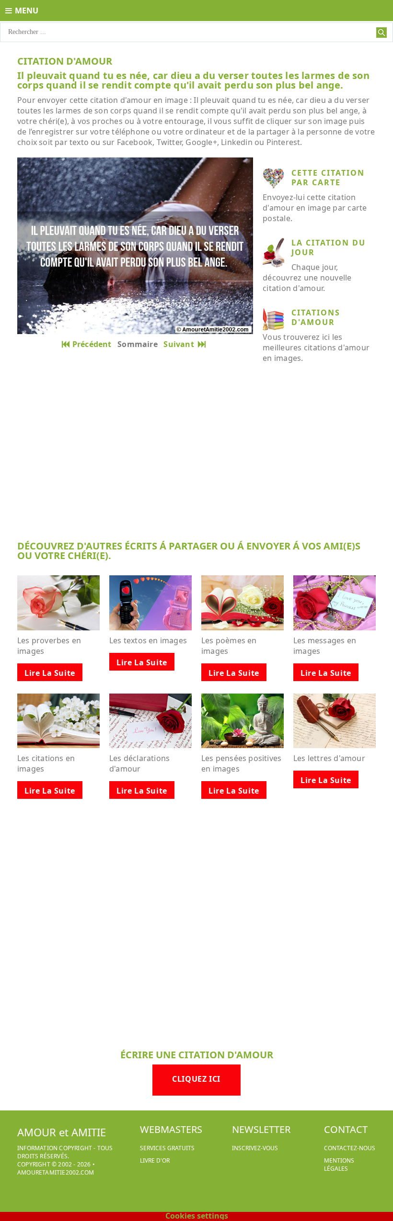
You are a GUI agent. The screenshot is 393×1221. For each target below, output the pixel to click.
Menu (26, 10)
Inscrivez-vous (255, 1148)
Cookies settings (196, 1215)
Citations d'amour (315, 317)
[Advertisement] (196, 459)
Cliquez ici (196, 1079)
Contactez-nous (349, 1148)
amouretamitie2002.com (55, 1172)
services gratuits (167, 1148)
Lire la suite (49, 673)
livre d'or (155, 1160)
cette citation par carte (328, 178)
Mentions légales (339, 1164)
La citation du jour (328, 247)
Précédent (92, 344)
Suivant (180, 344)
